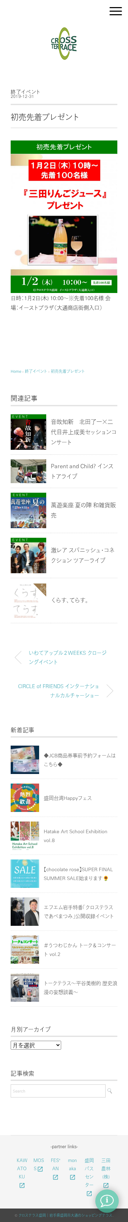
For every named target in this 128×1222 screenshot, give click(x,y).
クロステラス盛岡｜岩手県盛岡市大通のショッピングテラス (65, 1215)
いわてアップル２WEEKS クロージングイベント (68, 657)
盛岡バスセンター (89, 1176)
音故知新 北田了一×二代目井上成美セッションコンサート (84, 432)
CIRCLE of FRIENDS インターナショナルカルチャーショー (58, 690)
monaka (72, 1168)
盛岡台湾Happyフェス (68, 798)
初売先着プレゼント (68, 371)
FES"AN (55, 1168)
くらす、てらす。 (69, 600)
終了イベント (26, 91)
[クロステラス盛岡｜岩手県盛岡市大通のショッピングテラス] (64, 29)
